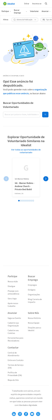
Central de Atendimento (13, 354)
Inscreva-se (36, 3)
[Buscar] (46, 3)
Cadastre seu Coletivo (13, 332)
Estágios (31, 289)
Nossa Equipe (33, 323)
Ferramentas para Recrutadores (15, 339)
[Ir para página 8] (33, 200)
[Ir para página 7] (31, 200)
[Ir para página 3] (23, 200)
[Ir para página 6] (29, 200)
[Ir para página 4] (25, 200)
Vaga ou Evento (14, 318)
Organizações (34, 294)
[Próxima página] (45, 178)
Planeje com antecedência (13, 292)
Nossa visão (13, 281)
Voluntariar (34, 11)
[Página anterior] (6, 178)
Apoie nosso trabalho (13, 305)
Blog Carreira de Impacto (35, 300)
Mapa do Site (13, 380)
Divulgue (11, 286)
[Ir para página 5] (27, 200)
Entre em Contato (15, 360)
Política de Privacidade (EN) (15, 374)
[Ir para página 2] (21, 200)
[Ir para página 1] (19, 200)
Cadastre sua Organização (13, 324)
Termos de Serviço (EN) (15, 366)
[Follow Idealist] (14, 414)
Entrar (26, 3)
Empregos (32, 285)
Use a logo (12, 298)
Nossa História (34, 318)
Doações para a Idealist (34, 329)
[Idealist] (9, 3)
